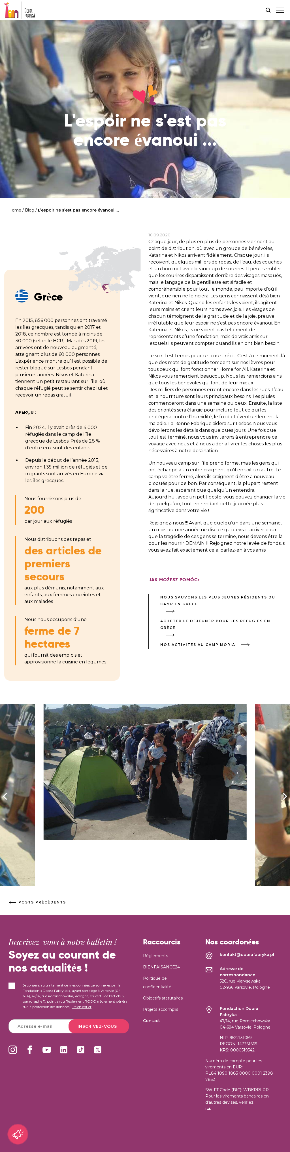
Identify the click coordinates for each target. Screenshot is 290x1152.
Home (14, 210)
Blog (29, 210)
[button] (285, 796)
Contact (151, 1020)
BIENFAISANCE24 (161, 967)
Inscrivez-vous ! (99, 1026)
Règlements (155, 955)
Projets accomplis (160, 1009)
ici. (208, 1108)
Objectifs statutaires (163, 998)
